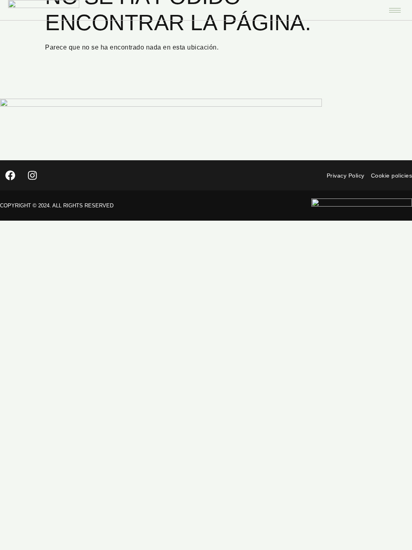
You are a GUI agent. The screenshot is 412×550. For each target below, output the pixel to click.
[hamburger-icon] (395, 10)
